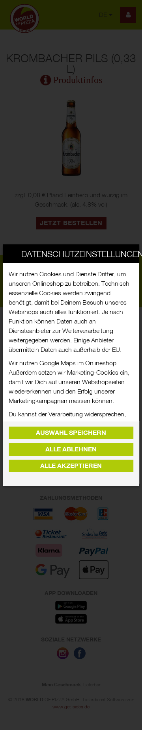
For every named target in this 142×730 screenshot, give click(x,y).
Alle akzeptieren (71, 466)
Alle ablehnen (71, 449)
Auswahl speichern (71, 433)
